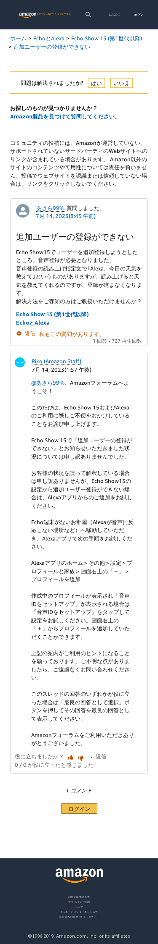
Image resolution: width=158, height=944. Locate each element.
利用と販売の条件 (79, 896)
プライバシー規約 (79, 901)
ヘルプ (79, 906)
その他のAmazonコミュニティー (79, 916)
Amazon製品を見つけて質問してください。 (65, 116)
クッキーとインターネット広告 (79, 911)
